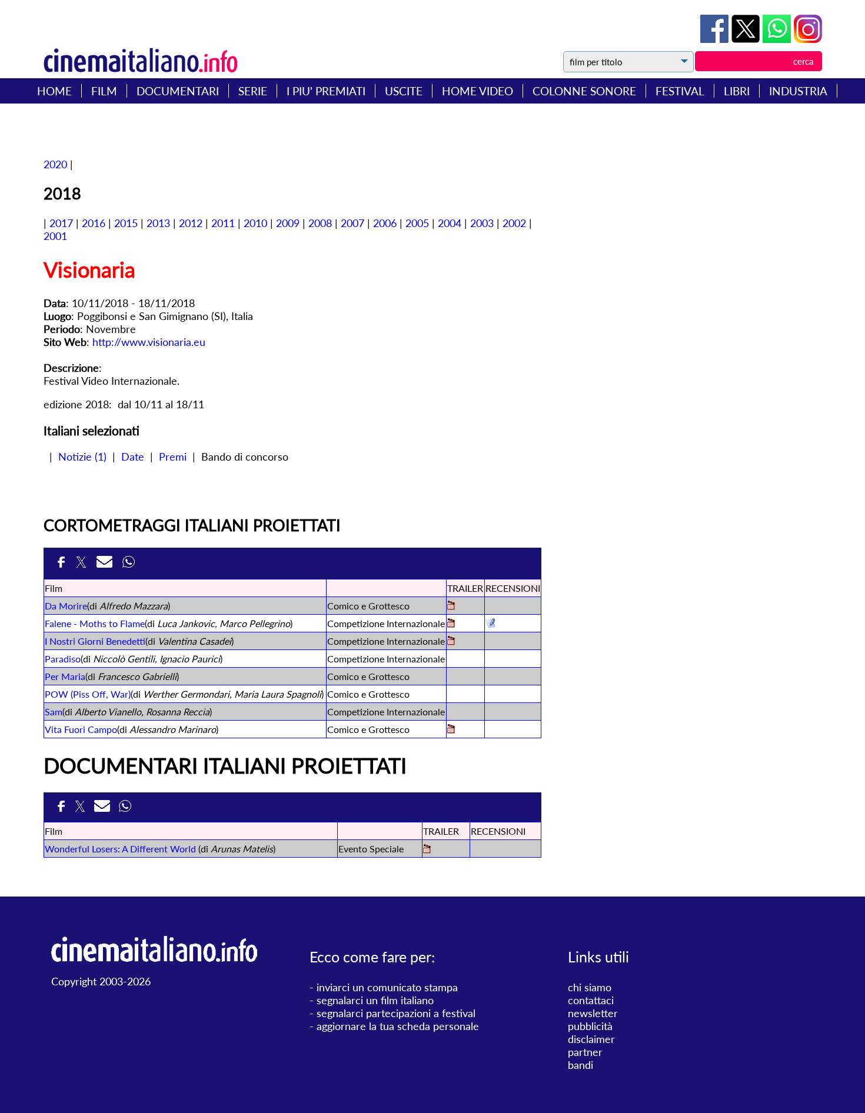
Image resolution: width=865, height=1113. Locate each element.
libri (737, 91)
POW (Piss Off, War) (88, 693)
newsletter (593, 1013)
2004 (449, 222)
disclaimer (591, 1038)
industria (798, 91)
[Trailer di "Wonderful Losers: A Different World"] (427, 849)
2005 (417, 222)
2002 (514, 222)
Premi (173, 456)
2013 (158, 222)
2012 (190, 222)
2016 (93, 222)
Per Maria (65, 676)
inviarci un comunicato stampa (387, 987)
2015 (126, 222)
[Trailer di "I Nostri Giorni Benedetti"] (451, 641)
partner (585, 1051)
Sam (53, 711)
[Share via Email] (106, 563)
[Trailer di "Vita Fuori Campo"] (451, 729)
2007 (352, 222)
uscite (403, 91)
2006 (385, 222)
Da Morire (66, 605)
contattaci (591, 1000)
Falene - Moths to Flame (95, 623)
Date (132, 456)
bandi (580, 1064)
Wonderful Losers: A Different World (120, 848)
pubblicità (590, 1025)
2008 (320, 222)
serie (252, 91)
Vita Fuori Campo (81, 729)
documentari (178, 91)
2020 (55, 164)
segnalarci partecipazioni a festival (396, 1013)
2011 (223, 222)
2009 (288, 222)
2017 (61, 222)
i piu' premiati (326, 91)
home (54, 91)
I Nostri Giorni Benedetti (95, 641)
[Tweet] (747, 38)
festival (680, 91)
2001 (55, 235)
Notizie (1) (82, 456)
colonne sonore (584, 91)
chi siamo (589, 987)
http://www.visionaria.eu (148, 341)
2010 (255, 222)
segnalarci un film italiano (375, 1000)
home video (477, 91)
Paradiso (63, 658)
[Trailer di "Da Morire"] (451, 606)
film (104, 91)
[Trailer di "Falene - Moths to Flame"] (451, 623)
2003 (482, 222)
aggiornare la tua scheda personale (398, 1025)
